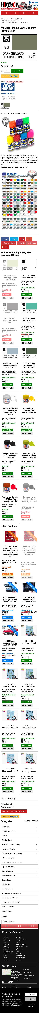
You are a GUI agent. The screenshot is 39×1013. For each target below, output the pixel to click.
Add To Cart (26, 295)
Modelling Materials (8, 875)
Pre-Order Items (7, 889)
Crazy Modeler (8, 953)
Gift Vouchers (6, 884)
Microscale (19, 937)
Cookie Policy (16, 1005)
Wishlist (22, 243)
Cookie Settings (31, 1005)
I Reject (31, 999)
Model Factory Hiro (21, 939)
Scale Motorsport (20, 955)
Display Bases (6, 880)
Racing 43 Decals (21, 944)
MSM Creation (20, 940)
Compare (32, 243)
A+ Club (6, 937)
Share (6, 239)
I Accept (32, 994)
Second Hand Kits (8, 907)
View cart (5, 811)
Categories (4, 19)
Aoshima (6, 944)
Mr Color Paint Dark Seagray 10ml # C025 (14, 22)
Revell (17, 951)
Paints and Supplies (17, 19)
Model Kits (5, 827)
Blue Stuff (6, 948)
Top (6, 247)
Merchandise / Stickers (10, 898)
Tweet (14, 239)
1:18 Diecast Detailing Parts (11, 893)
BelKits (5, 946)
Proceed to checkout (18, 811)
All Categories (27, 820)
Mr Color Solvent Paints (9, 20)
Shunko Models (20, 957)
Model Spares (6, 911)
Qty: (2, 71)
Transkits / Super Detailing (11, 844)
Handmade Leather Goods (11, 902)
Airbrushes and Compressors (12, 853)
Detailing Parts (7, 840)
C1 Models (7, 950)
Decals (4, 836)
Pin (23, 239)
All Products (35, 820)
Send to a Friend (9, 243)
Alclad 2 (6, 942)
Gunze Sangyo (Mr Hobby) (14, 82)
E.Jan (5, 955)
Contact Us (26, 970)
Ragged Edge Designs (22, 946)
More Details (8, 298)
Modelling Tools (7, 871)
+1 (29, 239)
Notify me (6, 295)
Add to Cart (18, 71)
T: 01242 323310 (27, 972)
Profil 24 (18, 942)
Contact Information (28, 975)
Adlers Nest (7, 939)
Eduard (6, 959)
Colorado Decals (8, 951)
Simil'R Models (20, 959)
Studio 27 (18, 961)
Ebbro (5, 957)
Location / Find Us (28, 978)
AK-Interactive (7, 940)
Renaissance (19, 950)
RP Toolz (18, 953)
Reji (17, 948)
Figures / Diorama (8, 867)
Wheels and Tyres (8, 858)
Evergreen (6, 961)
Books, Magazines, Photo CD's (12, 862)
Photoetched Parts (8, 831)
